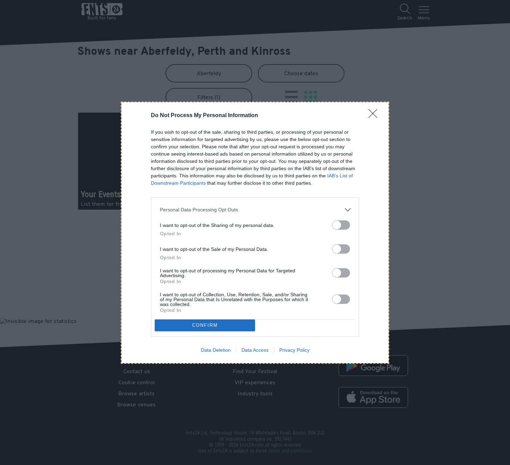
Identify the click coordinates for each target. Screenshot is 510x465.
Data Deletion (216, 350)
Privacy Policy (294, 350)
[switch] (341, 225)
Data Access (255, 350)
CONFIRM (205, 325)
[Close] (375, 115)
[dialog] (255, 232)
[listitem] (255, 209)
